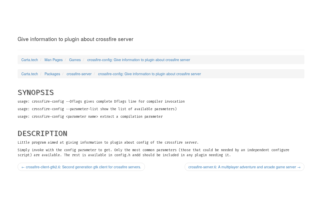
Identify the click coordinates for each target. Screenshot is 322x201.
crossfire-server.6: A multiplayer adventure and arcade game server (244, 166)
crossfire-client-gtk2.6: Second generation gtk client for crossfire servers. (81, 166)
